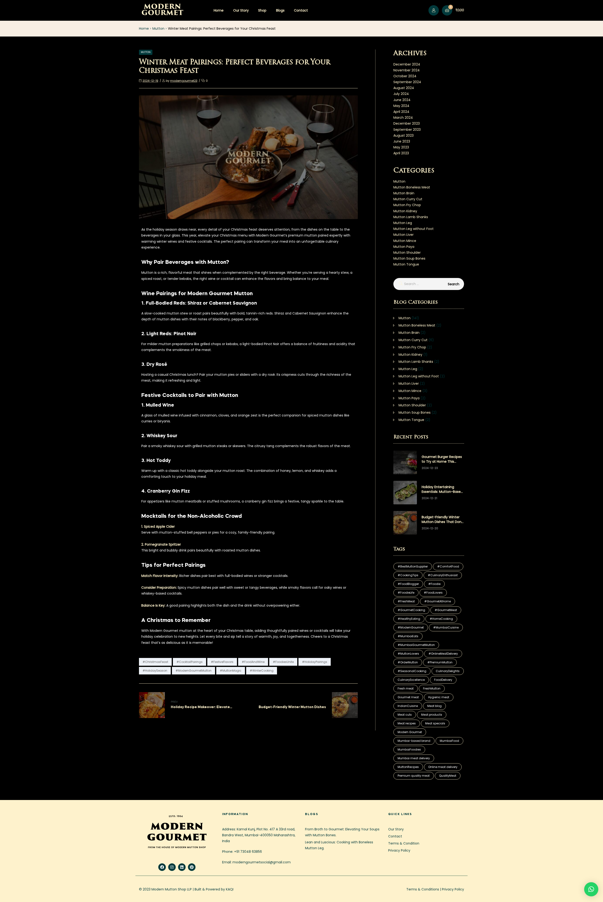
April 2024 (401, 111)
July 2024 (401, 93)
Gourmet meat (408, 697)
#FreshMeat (406, 601)
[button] (591, 889)
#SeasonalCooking (412, 671)
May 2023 (401, 147)
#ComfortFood (448, 566)
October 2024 (404, 76)
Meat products (431, 715)
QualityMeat (447, 776)
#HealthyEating (409, 619)
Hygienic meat (438, 697)
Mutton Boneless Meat (411, 187)
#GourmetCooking (411, 610)
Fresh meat (406, 688)
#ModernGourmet (411, 627)
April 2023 (401, 153)
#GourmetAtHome (437, 601)
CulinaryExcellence (411, 680)
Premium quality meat (414, 776)
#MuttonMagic (230, 671)
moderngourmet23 (183, 81)
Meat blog (434, 706)
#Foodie (434, 584)
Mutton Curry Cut (407, 199)
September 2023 (407, 129)
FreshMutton (431, 688)
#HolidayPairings (314, 662)
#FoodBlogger (408, 584)
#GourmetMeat (446, 610)
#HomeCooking (441, 619)
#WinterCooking (261, 671)
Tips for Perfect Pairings (173, 565)
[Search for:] (428, 284)
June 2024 (402, 100)
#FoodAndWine (253, 662)
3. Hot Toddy (156, 460)
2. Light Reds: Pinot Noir (168, 334)
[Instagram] (172, 867)
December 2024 (406, 64)
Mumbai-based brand (414, 741)
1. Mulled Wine (157, 405)
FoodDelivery (443, 680)
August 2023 (403, 135)
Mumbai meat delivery (414, 758)
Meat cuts (405, 715)
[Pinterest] (192, 867)
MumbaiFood (449, 741)
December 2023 (406, 123)
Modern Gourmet (410, 732)
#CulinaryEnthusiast (443, 575)
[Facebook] (162, 867)
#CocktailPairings (189, 662)
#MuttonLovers (408, 654)
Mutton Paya (403, 246)
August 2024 (403, 88)
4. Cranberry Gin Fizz (165, 491)
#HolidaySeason (155, 671)
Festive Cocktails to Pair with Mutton (189, 395)
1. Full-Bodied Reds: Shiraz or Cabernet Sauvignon (199, 303)
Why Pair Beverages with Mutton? (185, 262)
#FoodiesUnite (283, 662)
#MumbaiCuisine (446, 627)
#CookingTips (408, 575)
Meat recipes (407, 723)
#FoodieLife (406, 593)
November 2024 (406, 70)
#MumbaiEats (408, 636)
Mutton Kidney (405, 211)
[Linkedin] (182, 867)
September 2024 (407, 82)
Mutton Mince (404, 240)
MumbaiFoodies (409, 749)
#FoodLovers (433, 593)
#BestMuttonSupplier (413, 566)
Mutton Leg (402, 222)
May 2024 (401, 105)
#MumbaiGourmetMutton (416, 645)
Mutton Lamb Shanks (410, 217)
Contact (301, 10)
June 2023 (401, 141)
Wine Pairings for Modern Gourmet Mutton (197, 293)
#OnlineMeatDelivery (443, 654)
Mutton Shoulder (407, 252)
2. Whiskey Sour (159, 436)
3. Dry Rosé (154, 364)
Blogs (280, 10)
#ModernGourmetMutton (193, 671)
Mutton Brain (403, 193)
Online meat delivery (442, 767)
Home (219, 10)
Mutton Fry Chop (407, 205)
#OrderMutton (408, 662)
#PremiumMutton (439, 662)
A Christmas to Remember (176, 620)
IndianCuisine (408, 706)
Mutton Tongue (406, 264)
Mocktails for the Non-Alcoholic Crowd (191, 516)
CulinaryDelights (448, 671)
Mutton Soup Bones (409, 258)
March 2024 (403, 117)
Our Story (241, 10)
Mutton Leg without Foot (413, 228)
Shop (262, 10)
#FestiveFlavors (222, 662)
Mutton (158, 28)
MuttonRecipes (408, 767)
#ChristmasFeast (155, 662)
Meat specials (435, 723)
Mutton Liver (403, 234)
